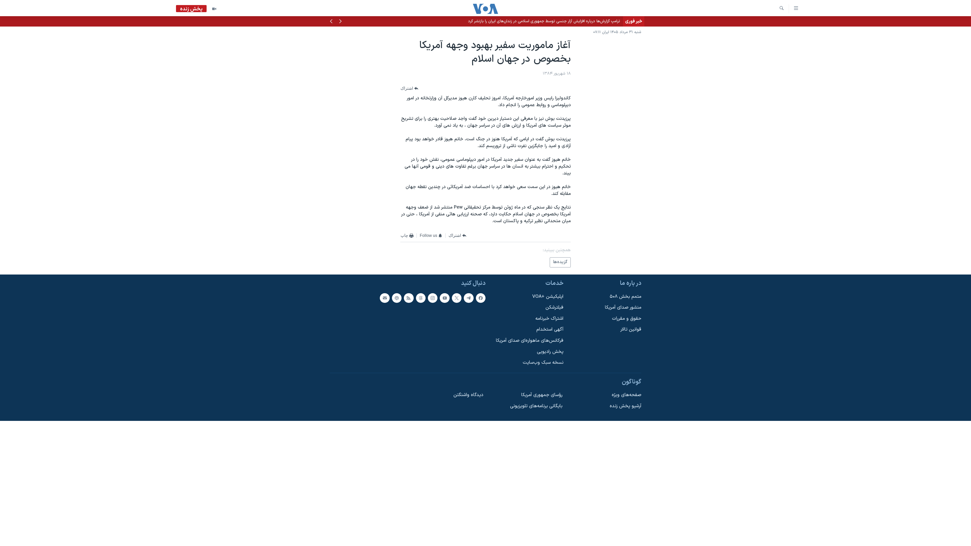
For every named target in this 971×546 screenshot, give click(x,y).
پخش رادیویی (550, 351)
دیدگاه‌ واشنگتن (468, 395)
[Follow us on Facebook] (481, 298)
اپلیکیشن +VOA (547, 296)
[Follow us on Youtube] (444, 298)
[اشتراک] (384, 298)
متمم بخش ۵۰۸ (625, 296)
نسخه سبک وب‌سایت (543, 362)
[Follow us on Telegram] (468, 298)
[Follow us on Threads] (421, 298)
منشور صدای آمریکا (623, 307)
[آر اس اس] (408, 298)
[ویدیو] (214, 9)
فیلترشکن (554, 307)
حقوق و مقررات (626, 318)
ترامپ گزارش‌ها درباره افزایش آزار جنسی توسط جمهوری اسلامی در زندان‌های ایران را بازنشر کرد (544, 21)
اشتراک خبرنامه (549, 318)
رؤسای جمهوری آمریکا (541, 395)
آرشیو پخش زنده (625, 406)
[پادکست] (397, 298)
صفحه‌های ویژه (626, 395)
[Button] (409, 88)
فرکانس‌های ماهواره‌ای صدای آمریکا (529, 340)
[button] (340, 21)
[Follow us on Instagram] (432, 298)
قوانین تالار (630, 329)
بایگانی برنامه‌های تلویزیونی (536, 406)
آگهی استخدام (549, 329)
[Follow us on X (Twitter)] (456, 298)
